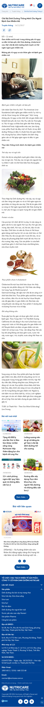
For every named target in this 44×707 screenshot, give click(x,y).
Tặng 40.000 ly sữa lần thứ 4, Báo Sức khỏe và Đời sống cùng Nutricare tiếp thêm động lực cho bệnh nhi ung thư (11, 446)
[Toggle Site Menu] (39, 5)
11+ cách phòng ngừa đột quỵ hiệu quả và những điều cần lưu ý (11, 480)
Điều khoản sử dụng (9, 683)
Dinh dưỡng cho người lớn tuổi (14, 609)
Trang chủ (5, 11)
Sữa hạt (5, 603)
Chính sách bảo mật (24, 683)
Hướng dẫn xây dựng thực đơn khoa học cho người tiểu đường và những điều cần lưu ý (32, 483)
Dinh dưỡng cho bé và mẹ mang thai (16, 592)
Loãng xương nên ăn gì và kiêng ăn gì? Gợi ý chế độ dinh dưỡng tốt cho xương (32, 443)
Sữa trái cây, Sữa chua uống (13, 596)
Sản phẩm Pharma (9, 616)
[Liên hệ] (42, 698)
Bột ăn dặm (6, 606)
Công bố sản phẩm (9, 620)
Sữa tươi (5, 599)
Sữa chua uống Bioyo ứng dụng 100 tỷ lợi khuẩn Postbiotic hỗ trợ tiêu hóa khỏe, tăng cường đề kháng (21, 543)
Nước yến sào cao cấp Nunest (14, 613)
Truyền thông (16, 11)
